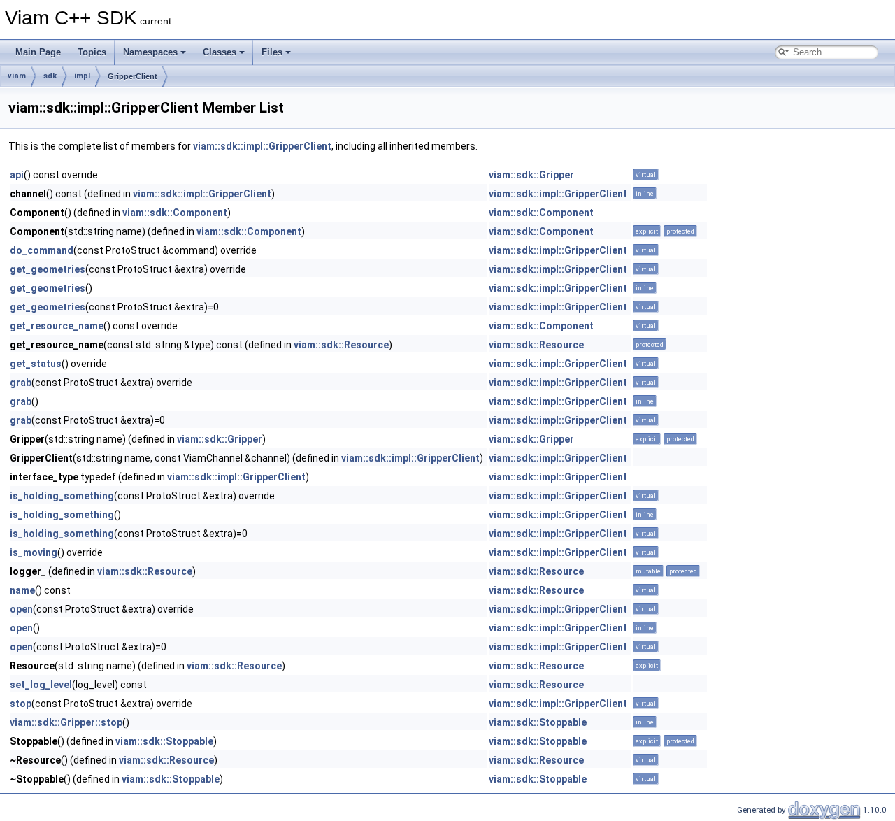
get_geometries (47, 269)
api (17, 174)
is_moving (33, 552)
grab (20, 382)
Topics (92, 52)
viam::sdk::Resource (341, 344)
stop (20, 703)
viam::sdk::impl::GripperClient (262, 146)
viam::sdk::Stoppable (538, 722)
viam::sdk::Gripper (531, 174)
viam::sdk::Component (174, 212)
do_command (41, 250)
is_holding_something (62, 495)
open (21, 609)
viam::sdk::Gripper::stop (66, 722)
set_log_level (41, 684)
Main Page (38, 52)
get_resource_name (56, 325)
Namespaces (150, 52)
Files (272, 52)
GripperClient (132, 76)
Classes (219, 52)
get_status (36, 363)
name (22, 590)
